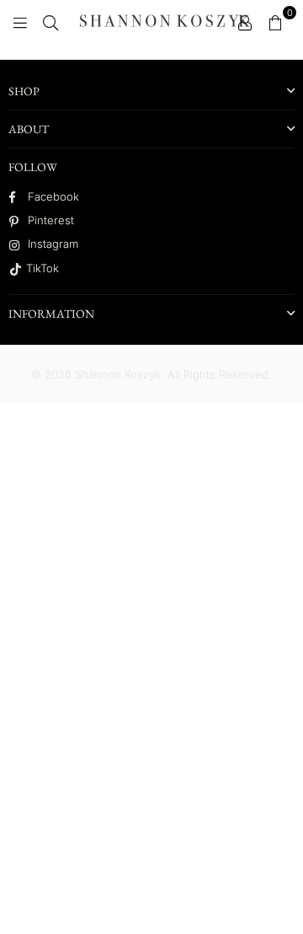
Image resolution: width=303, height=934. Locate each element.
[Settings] (245, 21)
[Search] (50, 21)
